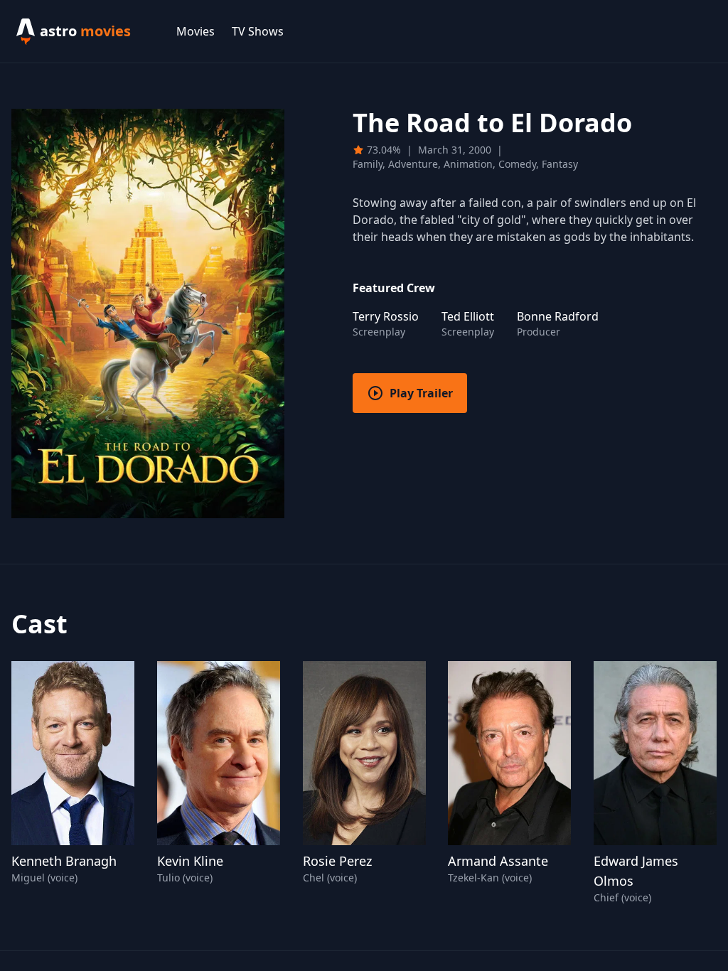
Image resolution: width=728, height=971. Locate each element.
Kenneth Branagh (64, 860)
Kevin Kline (190, 860)
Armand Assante (498, 860)
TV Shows (258, 31)
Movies (195, 31)
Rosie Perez (337, 860)
